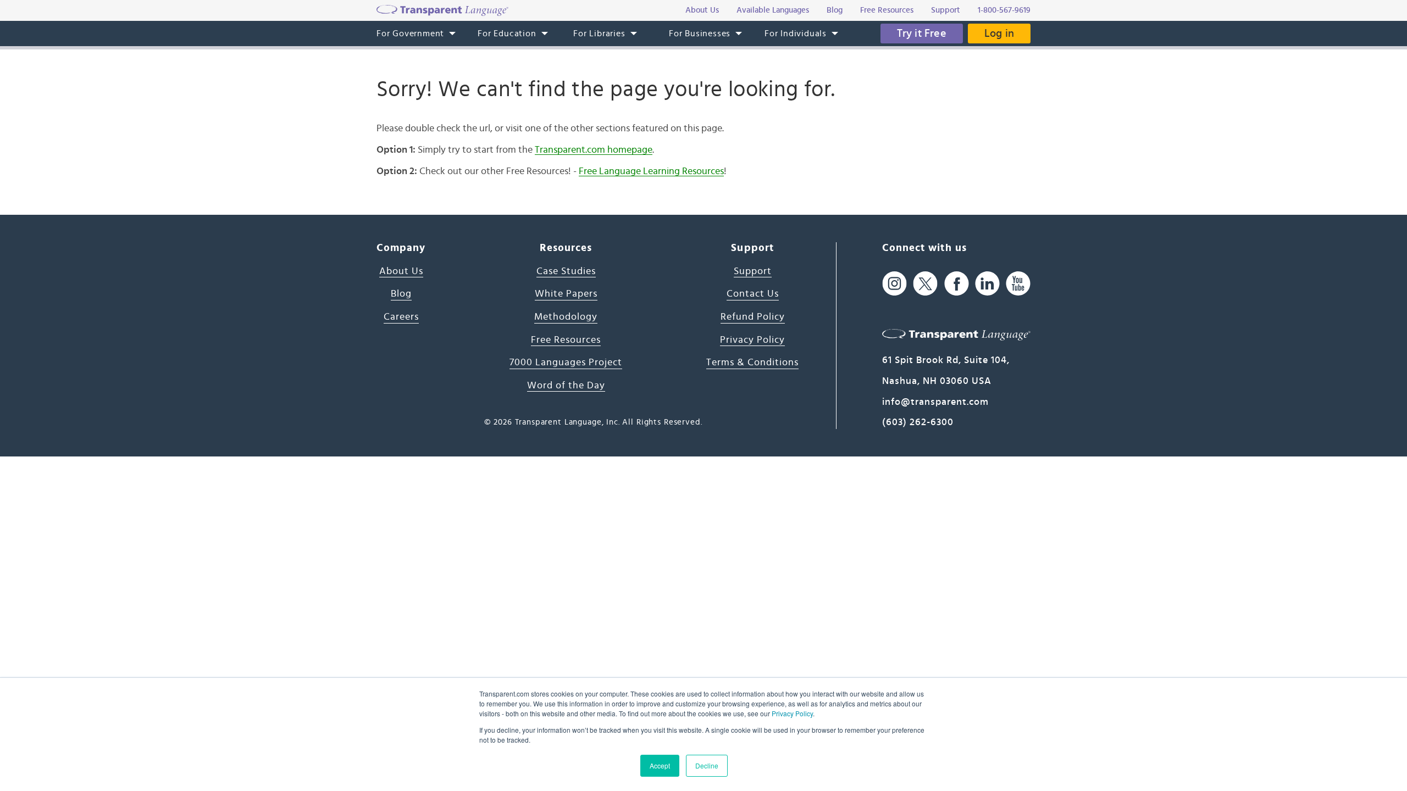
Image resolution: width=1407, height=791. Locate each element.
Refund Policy (753, 317)
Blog (401, 294)
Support (753, 271)
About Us (401, 271)
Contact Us (753, 294)
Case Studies (566, 271)
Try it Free (921, 33)
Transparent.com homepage (593, 150)
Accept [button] (660, 765)
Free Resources (566, 340)
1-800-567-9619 (1004, 10)
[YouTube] (1018, 283)
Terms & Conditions (752, 362)
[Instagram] (894, 283)
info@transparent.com (935, 402)
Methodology (565, 317)
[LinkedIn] (987, 283)
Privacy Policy (792, 713)
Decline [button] (706, 765)
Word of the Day (566, 386)
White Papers (566, 294)
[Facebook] (956, 283)
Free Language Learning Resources (651, 171)
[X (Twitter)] (925, 283)
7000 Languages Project (565, 362)
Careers (401, 317)
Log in (999, 33)
